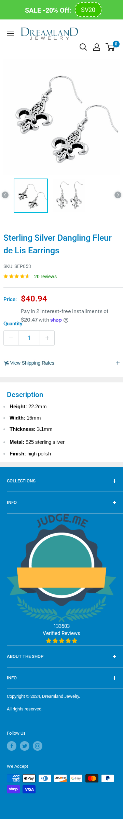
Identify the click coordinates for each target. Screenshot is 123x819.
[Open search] (83, 47)
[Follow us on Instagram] (37, 746)
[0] (110, 47)
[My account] (96, 47)
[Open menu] (10, 33)
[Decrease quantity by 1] (11, 338)
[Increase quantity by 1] (47, 338)
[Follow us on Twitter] (24, 746)
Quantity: (13, 324)
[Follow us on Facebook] (11, 746)
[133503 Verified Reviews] (61, 641)
